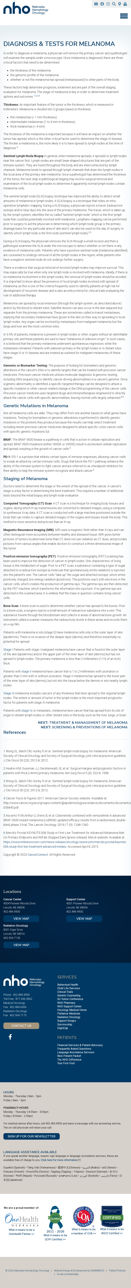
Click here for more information (59, 1160)
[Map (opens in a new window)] (119, 4)
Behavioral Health (67, 984)
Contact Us (21, 1026)
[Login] (125, 4)
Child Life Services (68, 988)
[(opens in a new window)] (102, 4)
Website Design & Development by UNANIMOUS (79, 1270)
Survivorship (64, 1024)
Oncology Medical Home (72, 1010)
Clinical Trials (65, 991)
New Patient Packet (69, 1056)
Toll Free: (8, 998)
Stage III (8, 693)
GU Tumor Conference (70, 999)
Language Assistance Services (75, 1052)
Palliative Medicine (68, 1013)
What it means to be (112, 1229)
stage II (26, 671)
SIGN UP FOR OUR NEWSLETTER (31, 1136)
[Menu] (124, 16)
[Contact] (96, 4)
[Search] (114, 4)
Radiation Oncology (68, 1017)
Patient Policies (117, 1270)
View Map (21, 919)
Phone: (7, 994)
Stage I (8, 649)
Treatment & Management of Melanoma (88, 722)
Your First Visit (66, 1063)
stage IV (26, 710)
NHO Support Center (69, 1006)
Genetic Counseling (68, 995)
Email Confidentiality (68, 1274)
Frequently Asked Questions (74, 1048)
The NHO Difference (69, 1059)
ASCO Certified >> (112, 1233)
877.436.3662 (24, 998)
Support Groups (66, 1020)
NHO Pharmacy (66, 1002)
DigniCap (62, 1028)
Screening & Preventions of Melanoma (90, 727)
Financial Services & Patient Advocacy (80, 1045)
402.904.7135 (11, 938)
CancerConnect (38, 854)
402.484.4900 (11, 911)
